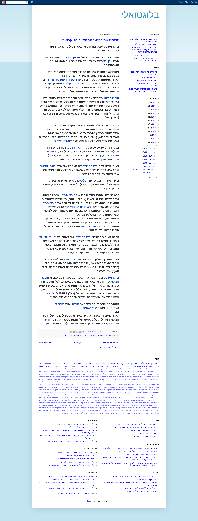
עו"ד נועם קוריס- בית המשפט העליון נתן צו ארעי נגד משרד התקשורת (104, 408)
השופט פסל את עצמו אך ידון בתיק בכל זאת (65, 379)
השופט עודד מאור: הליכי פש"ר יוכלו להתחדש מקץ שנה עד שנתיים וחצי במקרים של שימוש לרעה (143, 49)
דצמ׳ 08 (148, 159)
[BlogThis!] (79, 331)
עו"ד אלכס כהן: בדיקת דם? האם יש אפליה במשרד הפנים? (143, 40)
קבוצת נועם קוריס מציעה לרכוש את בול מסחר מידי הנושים (134, 476)
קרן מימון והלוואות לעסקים (147, 480)
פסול (64, 335)
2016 (154, 124)
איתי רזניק (94, 369)
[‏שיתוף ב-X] (76, 331)
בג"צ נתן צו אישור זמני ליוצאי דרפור (143, 55)
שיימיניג (100, 413)
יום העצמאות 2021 (130, 387)
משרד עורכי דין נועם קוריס (132, 392)
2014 (154, 131)
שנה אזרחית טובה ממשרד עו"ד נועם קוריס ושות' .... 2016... (134, 427)
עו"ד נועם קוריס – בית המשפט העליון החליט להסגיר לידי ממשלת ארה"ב (129, 448)
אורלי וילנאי (108, 369)
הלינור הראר (141, 366)
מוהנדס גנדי (117, 390)
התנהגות (109, 335)
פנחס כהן (60, 410)
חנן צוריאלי (42, 384)
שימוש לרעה (93, 413)
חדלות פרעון (136, 384)
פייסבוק (57, 366)
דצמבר (151, 145)
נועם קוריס (152, 363)
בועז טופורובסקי (91, 364)
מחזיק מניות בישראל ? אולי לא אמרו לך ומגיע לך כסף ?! (92, 390)
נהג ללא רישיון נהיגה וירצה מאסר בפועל (108, 392)
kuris (131, 369)
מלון (56, 390)
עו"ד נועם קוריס (136, 363)
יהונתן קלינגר (91, 335)
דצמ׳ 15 (148, 156)
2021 (154, 106)
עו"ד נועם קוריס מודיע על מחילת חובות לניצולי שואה (132, 403)
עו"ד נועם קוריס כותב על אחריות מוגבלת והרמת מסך (107, 400)
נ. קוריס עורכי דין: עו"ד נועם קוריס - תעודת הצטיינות (137, 424)
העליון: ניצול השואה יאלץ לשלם (145, 44)
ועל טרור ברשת (100, 382)
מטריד (70, 390)
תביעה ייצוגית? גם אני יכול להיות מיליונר (141, 491)
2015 (154, 128)
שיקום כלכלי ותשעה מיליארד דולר (77, 413)
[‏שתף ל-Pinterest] (70, 331)
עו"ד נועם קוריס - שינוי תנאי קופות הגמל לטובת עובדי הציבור (109, 397)
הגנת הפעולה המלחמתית (70, 374)
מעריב (52, 390)
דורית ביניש (75, 371)
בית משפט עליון (78, 364)
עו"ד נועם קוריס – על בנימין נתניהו (143, 405)
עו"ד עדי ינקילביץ (150, 410)
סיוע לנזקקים (155, 395)
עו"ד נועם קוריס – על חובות (84, 405)
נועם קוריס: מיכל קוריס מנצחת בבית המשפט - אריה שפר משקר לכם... (143, 90)
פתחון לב (152, 413)
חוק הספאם (105, 366)
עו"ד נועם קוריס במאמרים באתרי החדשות (141, 454)
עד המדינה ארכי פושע (83, 395)
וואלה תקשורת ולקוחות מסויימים (131, 382)
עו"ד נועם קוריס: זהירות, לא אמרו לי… (79, 456)
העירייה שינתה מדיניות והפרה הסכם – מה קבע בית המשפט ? (70, 476)
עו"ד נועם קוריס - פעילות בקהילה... (81, 427)
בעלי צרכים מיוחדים (113, 371)
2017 (154, 121)
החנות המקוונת (48, 374)
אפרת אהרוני (46, 369)
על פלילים (85, 410)
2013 (154, 135)
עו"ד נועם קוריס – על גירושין (137, 408)
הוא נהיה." (57, 374)
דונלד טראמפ (151, 366)
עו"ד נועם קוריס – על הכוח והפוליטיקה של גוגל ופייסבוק (112, 405)
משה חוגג (46, 390)
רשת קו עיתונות (139, 413)
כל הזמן (108, 387)
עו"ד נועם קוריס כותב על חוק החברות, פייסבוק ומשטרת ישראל (70, 441)
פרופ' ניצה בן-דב (47, 410)
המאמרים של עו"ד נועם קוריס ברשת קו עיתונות (76, 452)
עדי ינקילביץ (72, 395)
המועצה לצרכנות (118, 377)
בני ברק (146, 371)
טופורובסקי (155, 387)
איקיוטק (101, 369)
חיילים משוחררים (84, 384)
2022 (154, 102)
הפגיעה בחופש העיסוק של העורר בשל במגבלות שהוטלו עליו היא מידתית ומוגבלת (126, 379)
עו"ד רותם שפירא (129, 410)
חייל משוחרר (99, 384)
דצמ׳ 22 (148, 152)
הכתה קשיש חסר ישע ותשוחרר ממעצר (138, 377)
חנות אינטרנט (72, 384)
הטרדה (154, 377)
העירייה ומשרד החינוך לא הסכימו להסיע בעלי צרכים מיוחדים (91, 377)
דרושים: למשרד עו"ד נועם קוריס (60, 371)
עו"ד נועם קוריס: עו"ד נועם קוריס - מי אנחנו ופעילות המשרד (71, 465)
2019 (154, 113)
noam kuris (47, 364)
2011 (154, 139)
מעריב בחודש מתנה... (148, 77)
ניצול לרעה (91, 392)
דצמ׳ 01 (148, 167)
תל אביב (63, 413)
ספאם (148, 395)
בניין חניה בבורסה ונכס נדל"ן (133, 371)
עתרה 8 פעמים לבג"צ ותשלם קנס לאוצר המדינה (75, 494)
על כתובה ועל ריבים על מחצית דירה (102, 410)
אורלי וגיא (115, 369)
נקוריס (85, 392)
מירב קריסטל (63, 390)
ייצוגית (121, 387)
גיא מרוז (86, 371)
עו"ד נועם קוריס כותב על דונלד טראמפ (75, 400)
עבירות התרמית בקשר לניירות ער (134, 395)
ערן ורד (69, 335)
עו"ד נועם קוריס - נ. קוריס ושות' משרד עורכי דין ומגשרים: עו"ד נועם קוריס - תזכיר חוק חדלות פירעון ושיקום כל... (129, 464)
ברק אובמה (102, 371)
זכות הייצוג (65, 382)
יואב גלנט (141, 387)
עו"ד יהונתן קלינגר (79, 335)
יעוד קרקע (115, 387)
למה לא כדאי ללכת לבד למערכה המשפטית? (140, 488)
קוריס (146, 413)
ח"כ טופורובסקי (115, 366)
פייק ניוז (51, 366)
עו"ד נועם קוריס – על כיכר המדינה (62, 405)
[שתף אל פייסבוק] (73, 331)
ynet (127, 369)
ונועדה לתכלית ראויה (113, 382)
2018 (154, 117)
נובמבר (151, 177)
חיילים (92, 384)
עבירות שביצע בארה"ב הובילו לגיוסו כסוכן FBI (107, 395)
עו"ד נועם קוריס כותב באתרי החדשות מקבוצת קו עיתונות (72, 424)
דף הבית (77, 343)
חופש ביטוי (101, 335)
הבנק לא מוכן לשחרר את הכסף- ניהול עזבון (93, 374)
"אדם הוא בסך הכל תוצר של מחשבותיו (146, 369)
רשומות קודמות (45, 343)
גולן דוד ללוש (94, 371)
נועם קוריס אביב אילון (83, 366)
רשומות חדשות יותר (110, 343)
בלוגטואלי (140, 15)
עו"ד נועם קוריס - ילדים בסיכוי (145, 437)
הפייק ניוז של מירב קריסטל (89, 379)
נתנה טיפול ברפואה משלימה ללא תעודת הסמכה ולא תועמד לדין (60, 392)
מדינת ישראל (137, 390)
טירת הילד (147, 387)
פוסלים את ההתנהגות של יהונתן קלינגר (90, 40)
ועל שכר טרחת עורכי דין (87, 382)
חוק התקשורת (109, 384)
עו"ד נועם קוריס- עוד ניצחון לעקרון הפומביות (65, 408)
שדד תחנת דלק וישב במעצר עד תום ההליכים (118, 413)
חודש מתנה (128, 384)
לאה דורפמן (95, 366)
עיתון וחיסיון (118, 410)
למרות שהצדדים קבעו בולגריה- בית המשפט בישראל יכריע (143, 59)
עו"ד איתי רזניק (62, 395)
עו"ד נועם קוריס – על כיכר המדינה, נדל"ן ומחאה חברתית (72, 480)
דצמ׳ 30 (148, 149)
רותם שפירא (43, 366)
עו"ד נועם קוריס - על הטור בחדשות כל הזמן (77, 462)
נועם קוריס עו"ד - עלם (148, 434)
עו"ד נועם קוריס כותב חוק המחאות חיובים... (140, 430)
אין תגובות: (91, 331)
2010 (154, 142)
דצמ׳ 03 (148, 163)
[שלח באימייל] (82, 331)
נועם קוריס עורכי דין (67, 366)
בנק (122, 371)
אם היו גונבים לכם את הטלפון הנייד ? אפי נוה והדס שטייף (71, 369)
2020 (154, 110)
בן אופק (152, 371)
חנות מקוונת (51, 384)
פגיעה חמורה (68, 410)
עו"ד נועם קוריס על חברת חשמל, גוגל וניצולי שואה (138, 451)
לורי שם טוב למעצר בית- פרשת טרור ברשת (91, 387)
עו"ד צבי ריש (140, 410)
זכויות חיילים (73, 382)
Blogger (89, 501)
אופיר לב (122, 369)
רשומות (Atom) (105, 347)
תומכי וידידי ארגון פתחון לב (147, 80)
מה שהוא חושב (127, 390)
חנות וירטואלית (61, 384)
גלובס (81, 371)
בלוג (40, 369)
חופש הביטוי (102, 364)
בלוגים (157, 371)
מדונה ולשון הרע (71, 387)
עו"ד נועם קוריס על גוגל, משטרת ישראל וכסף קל (76, 459)
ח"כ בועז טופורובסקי (128, 366)
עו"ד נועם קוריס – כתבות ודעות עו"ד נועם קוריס (96, 403)
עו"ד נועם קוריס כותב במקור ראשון (138, 400)
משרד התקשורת (146, 392)
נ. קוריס (121, 363)
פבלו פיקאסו (77, 410)
